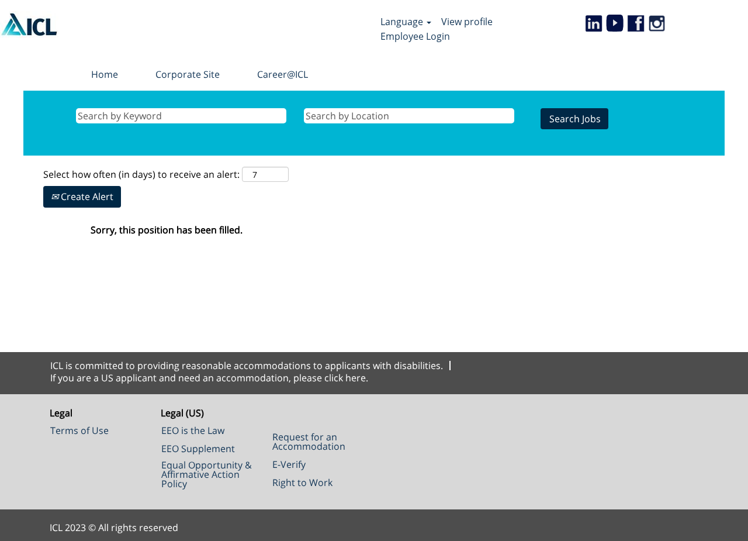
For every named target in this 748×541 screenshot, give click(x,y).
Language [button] (402, 21)
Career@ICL (282, 74)
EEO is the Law (192, 430)
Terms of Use (79, 430)
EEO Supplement (198, 448)
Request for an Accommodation (308, 442)
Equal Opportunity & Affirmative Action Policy (206, 474)
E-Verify (289, 464)
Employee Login (415, 36)
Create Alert (85, 196)
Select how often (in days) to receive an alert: (141, 174)
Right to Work (302, 482)
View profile (467, 21)
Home (104, 74)
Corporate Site (187, 74)
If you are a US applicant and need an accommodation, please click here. (209, 377)
